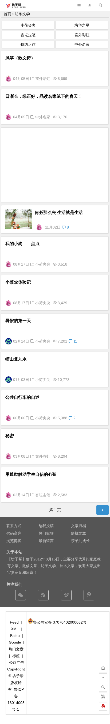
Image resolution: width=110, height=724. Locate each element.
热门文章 (16, 649)
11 (74, 341)
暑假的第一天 (18, 320)
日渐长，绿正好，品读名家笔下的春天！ (43, 96)
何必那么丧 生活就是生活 (59, 212)
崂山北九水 (16, 359)
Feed (14, 622)
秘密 (9, 435)
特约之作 (28, 44)
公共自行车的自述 (22, 397)
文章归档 (78, 526)
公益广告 (16, 662)
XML (15, 629)
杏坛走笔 (28, 35)
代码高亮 (13, 533)
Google (15, 642)
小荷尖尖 (28, 25)
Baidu (15, 635)
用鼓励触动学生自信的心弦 (31, 474)
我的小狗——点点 (22, 243)
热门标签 (46, 533)
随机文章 (78, 533)
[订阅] (43, 595)
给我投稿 (46, 526)
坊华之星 (81, 25)
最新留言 (46, 541)
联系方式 (13, 526)
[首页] (103, 668)
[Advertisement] (54, 165)
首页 (7, 14)
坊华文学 (22, 14)
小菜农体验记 (18, 282)
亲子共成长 (80, 541)
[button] (90, 5)
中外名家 (81, 44)
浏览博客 (13, 541)
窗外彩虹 (81, 35)
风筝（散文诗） (20, 58)
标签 (16, 656)
